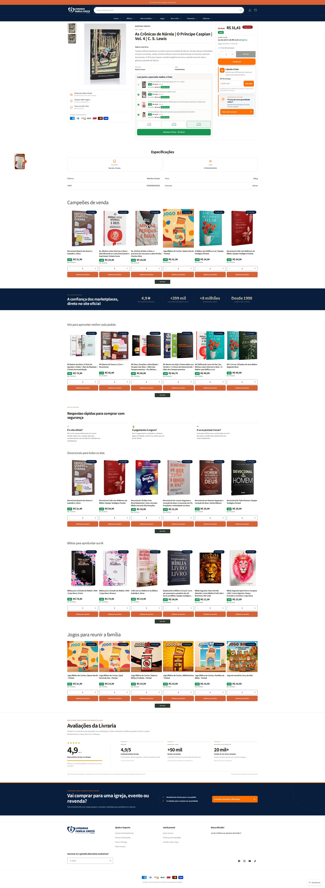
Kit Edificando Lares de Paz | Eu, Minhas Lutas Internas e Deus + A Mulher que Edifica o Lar (208, 367)
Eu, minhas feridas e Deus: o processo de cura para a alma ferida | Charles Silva (171, 112)
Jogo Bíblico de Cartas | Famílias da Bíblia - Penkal (209, 676)
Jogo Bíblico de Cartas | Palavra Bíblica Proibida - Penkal (144, 676)
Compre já (237, 61)
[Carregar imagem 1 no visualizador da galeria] (72, 28)
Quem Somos (168, 833)
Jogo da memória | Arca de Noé (240, 675)
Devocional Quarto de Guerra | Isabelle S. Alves (162, 92)
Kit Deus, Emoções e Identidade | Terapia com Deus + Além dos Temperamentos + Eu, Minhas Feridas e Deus (144, 367)
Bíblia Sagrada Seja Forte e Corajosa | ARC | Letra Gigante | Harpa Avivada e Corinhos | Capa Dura (242, 593)
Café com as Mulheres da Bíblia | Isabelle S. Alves (144, 591)
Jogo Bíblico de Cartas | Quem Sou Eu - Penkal (178, 252)
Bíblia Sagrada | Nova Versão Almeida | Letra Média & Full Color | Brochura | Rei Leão (209, 593)
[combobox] (169, 10)
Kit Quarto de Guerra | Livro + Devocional (111, 365)
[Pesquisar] (240, 10)
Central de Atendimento (124, 833)
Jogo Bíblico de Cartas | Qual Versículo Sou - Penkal (111, 676)
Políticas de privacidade (172, 837)
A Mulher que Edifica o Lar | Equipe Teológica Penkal (209, 252)
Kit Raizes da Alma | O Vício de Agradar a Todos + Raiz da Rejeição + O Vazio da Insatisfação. (82, 367)
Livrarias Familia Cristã (156, 882)
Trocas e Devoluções (123, 837)
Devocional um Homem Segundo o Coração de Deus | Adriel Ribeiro (209, 501)
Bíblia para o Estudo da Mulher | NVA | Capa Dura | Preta (82, 591)
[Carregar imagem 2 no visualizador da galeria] (72, 38)
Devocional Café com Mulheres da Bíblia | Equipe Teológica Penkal (241, 252)
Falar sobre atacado (229, 112)
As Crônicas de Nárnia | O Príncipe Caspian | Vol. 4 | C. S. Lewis (166, 82)
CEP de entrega (225, 79)
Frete (220, 43)
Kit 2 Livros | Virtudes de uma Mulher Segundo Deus (242, 365)
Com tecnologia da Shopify (173, 882)
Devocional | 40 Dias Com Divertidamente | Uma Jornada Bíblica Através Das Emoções (144, 503)
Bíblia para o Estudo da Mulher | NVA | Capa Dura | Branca (114, 591)
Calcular (248, 83)
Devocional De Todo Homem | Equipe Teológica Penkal (242, 501)
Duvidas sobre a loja (170, 842)
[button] (255, 10)
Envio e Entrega (121, 842)
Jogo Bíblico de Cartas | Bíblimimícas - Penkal (178, 676)
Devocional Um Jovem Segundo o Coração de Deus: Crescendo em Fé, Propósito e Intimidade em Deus (178, 503)
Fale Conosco (120, 846)
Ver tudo (162, 282)
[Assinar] (110, 861)
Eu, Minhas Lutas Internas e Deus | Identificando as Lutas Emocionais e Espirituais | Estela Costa (176, 102)
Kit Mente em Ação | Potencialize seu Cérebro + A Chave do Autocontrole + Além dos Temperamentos (178, 367)
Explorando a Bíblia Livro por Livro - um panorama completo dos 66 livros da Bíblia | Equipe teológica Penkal (178, 593)
